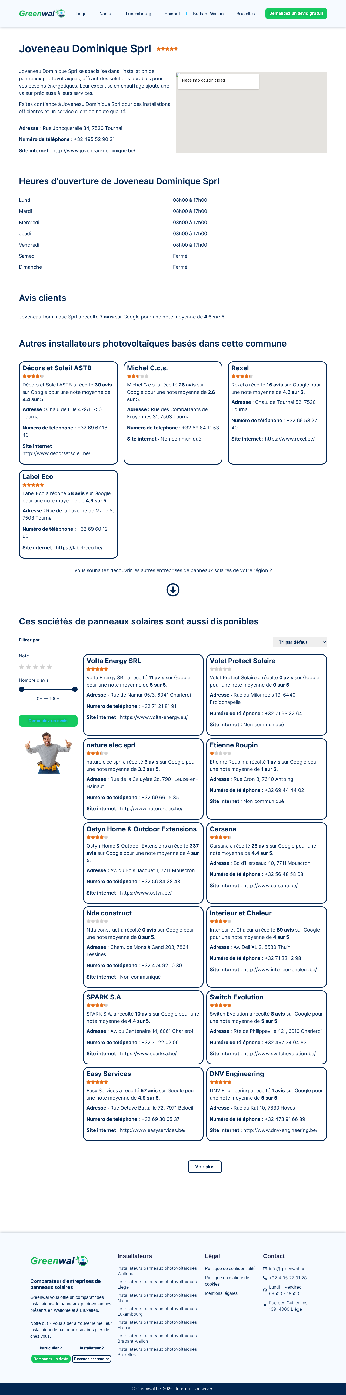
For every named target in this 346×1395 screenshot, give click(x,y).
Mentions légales (221, 1293)
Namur (106, 13)
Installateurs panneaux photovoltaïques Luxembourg (157, 1311)
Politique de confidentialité (230, 1268)
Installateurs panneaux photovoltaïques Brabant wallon (157, 1338)
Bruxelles (246, 13)
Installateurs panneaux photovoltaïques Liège (157, 1284)
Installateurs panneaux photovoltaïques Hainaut (157, 1324)
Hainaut (172, 13)
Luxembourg (138, 13)
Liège (81, 13)
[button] (205, 1166)
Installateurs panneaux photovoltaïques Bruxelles (157, 1351)
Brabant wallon (208, 13)
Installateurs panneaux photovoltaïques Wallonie (157, 1270)
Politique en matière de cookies (227, 1280)
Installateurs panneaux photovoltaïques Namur (157, 1297)
